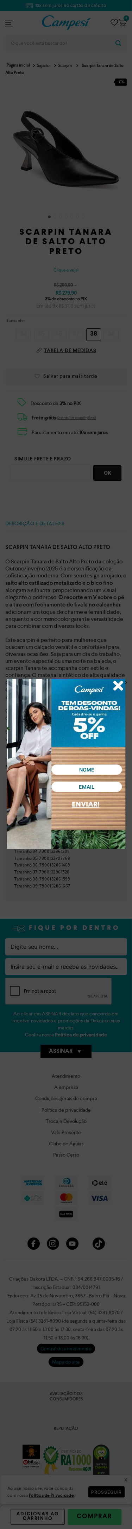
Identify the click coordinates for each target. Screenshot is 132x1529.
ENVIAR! (86, 804)
